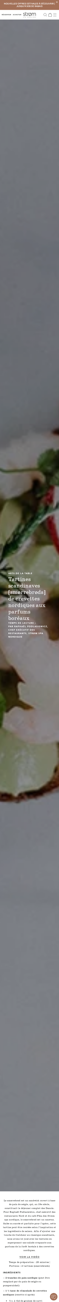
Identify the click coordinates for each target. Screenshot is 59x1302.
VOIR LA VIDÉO (30, 1257)
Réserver (6, 14)
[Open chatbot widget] (53, 1296)
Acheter (17, 14)
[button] (45, 14)
